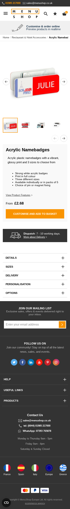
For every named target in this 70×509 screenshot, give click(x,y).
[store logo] (25, 14)
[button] (6, 81)
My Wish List (55, 13)
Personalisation (18, 284)
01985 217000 (13, 3)
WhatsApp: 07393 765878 (37, 431)
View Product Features (18, 195)
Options (11, 292)
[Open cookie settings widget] (6, 502)
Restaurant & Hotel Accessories (29, 37)
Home (6, 37)
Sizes (9, 266)
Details (11, 257)
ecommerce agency (35, 503)
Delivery (12, 275)
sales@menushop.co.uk (39, 3)
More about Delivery (34, 237)
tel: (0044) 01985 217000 (37, 426)
